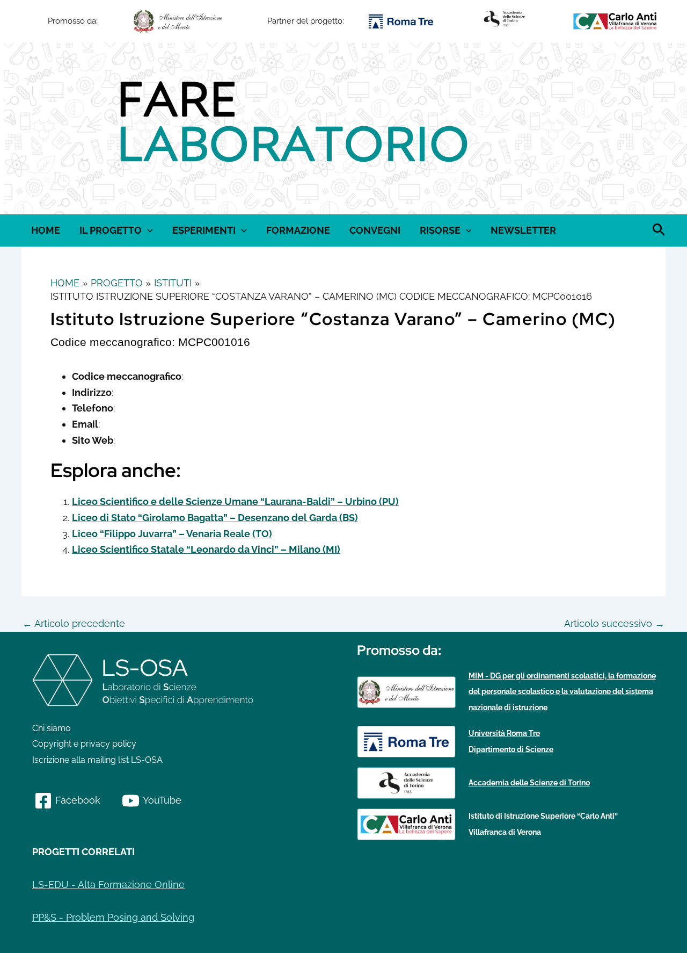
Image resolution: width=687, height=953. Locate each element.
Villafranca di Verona (505, 832)
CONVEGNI (374, 230)
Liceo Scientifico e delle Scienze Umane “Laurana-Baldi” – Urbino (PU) (235, 501)
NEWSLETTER (523, 230)
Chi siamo (51, 728)
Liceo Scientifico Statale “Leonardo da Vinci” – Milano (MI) (206, 549)
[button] (32, 128)
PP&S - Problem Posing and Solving (113, 917)
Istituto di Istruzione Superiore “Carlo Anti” (543, 816)
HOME (45, 230)
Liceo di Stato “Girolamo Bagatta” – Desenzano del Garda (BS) (215, 517)
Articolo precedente (74, 624)
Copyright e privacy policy (84, 744)
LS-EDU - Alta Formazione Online (108, 884)
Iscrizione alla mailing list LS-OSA (97, 760)
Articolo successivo (614, 624)
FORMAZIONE (298, 230)
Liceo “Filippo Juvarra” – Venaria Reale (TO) (172, 533)
